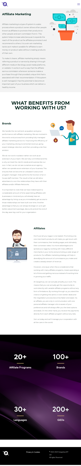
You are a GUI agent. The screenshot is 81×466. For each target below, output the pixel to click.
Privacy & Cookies (33, 452)
